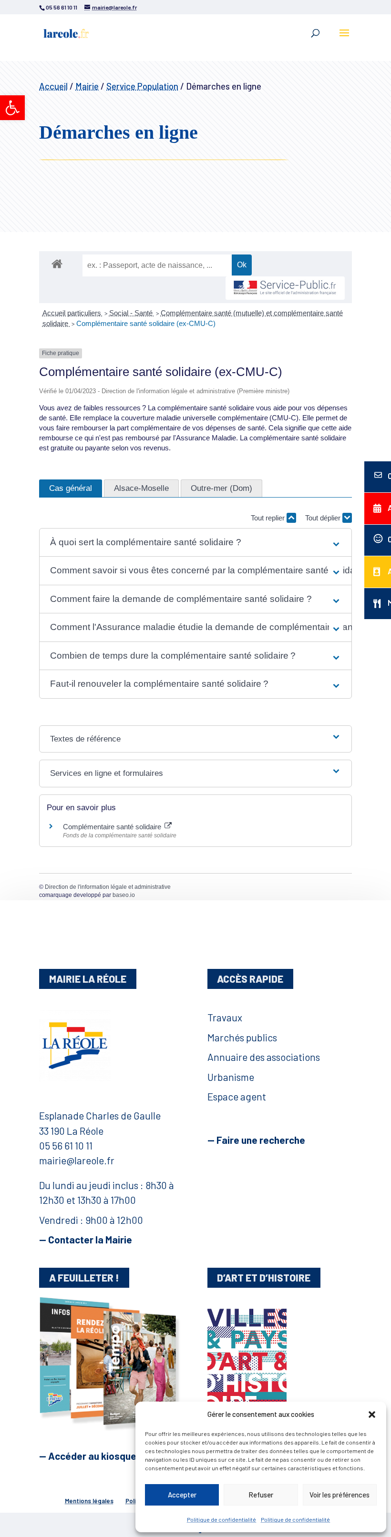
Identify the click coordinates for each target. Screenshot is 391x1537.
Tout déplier (323, 518)
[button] (12, 107)
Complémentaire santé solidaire (113, 827)
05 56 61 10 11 (66, 1145)
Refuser (260, 1494)
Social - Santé (131, 313)
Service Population (142, 86)
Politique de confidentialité (221, 1519)
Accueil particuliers (72, 313)
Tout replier (269, 518)
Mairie (87, 86)
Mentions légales (89, 1501)
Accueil (53, 86)
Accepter (182, 1494)
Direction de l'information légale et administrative (108, 887)
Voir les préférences (339, 1494)
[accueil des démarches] (57, 263)
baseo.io (124, 895)
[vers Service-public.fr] (285, 288)
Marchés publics (242, 1037)
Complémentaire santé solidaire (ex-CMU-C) (146, 323)
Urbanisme (230, 1077)
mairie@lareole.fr (76, 1160)
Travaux (224, 1017)
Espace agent (236, 1096)
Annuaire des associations (263, 1057)
